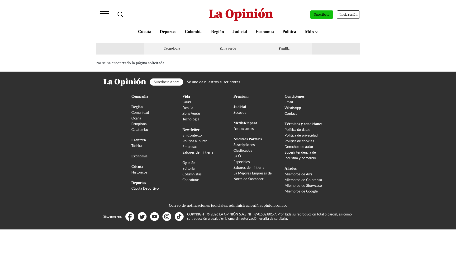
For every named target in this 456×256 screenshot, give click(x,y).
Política (289, 31)
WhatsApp (293, 108)
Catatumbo (139, 130)
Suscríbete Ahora (166, 82)
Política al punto (195, 141)
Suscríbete (321, 15)
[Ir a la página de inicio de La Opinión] (240, 14)
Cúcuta (144, 31)
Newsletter (191, 130)
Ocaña (136, 118)
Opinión (188, 163)
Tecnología (172, 48)
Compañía (139, 96)
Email (289, 102)
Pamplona (139, 124)
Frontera (138, 140)
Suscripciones (244, 145)
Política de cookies (299, 141)
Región (217, 31)
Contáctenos (294, 96)
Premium (240, 96)
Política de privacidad (301, 135)
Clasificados (242, 150)
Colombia (194, 31)
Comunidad (140, 112)
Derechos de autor (299, 147)
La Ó (237, 156)
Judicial (240, 31)
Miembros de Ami (298, 174)
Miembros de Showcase (303, 185)
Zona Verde (191, 113)
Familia (284, 48)
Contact (291, 113)
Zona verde (228, 48)
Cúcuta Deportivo (145, 188)
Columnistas (192, 174)
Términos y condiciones (303, 124)
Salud (186, 102)
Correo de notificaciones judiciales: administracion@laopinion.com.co (228, 205)
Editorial (188, 168)
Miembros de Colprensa (303, 180)
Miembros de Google (301, 191)
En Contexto (192, 135)
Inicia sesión (348, 15)
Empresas (189, 147)
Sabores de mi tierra (197, 152)
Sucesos (239, 112)
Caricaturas (191, 180)
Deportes (168, 31)
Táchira (136, 146)
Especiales (241, 162)
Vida (186, 96)
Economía (265, 31)
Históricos (139, 172)
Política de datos (297, 130)
